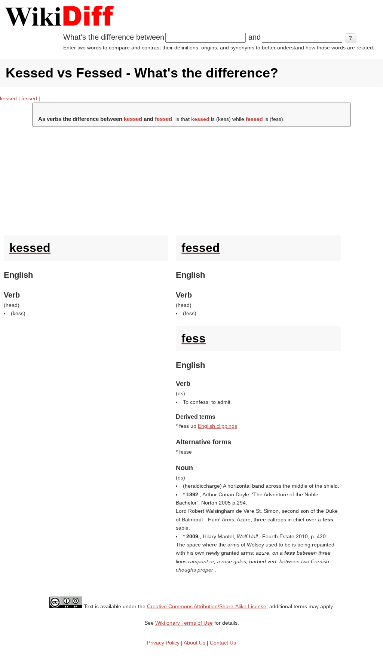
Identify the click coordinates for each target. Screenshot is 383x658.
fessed (29, 98)
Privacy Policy (163, 643)
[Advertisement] (191, 179)
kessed (8, 98)
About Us (194, 643)
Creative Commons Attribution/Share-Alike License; (207, 606)
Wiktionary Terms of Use (184, 623)
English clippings (217, 426)
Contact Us (223, 643)
